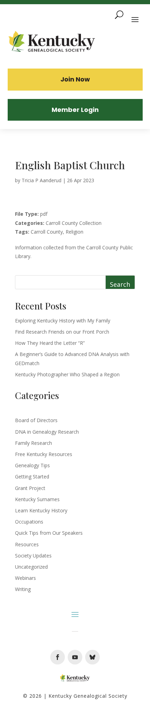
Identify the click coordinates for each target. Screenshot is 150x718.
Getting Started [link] (32, 476)
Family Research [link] (33, 443)
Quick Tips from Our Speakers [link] (49, 532)
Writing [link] (23, 589)
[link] (52, 42)
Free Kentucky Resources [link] (43, 454)
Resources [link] (27, 544)
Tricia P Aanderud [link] (41, 180)
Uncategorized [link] (31, 566)
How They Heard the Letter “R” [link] (50, 343)
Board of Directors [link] (36, 420)
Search (120, 284)
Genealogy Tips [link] (32, 465)
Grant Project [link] (30, 488)
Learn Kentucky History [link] (41, 510)
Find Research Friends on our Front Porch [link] (62, 331)
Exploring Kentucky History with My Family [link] (62, 320)
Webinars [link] (25, 578)
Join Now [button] (75, 79)
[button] (57, 657)
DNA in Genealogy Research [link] (47, 431)
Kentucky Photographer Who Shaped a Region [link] (67, 374)
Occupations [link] (29, 521)
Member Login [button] (75, 109)
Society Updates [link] (33, 555)
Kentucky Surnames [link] (37, 499)
